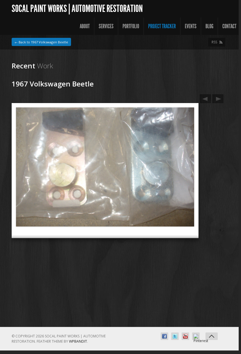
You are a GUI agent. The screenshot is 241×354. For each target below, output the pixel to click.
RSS (214, 42)
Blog (209, 26)
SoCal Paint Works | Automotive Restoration (77, 9)
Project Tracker (162, 26)
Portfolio (131, 26)
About (85, 26)
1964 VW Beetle (205, 98)
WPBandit (78, 341)
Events (190, 26)
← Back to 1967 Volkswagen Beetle (41, 42)
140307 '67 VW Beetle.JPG (218, 98)
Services (106, 26)
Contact (229, 26)
